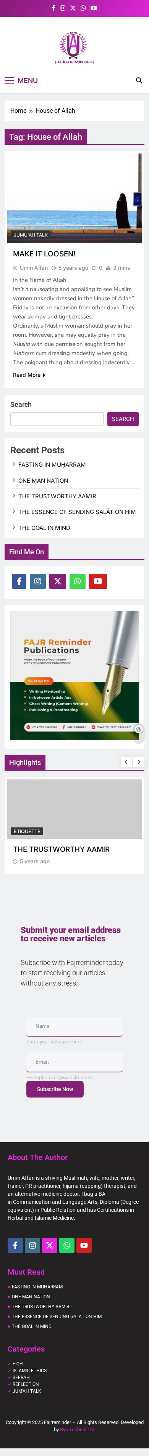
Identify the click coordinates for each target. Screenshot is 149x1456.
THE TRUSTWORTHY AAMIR (57, 496)
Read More (26, 374)
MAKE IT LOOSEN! (44, 254)
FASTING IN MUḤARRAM (52, 464)
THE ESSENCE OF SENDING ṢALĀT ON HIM (77, 512)
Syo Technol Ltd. (78, 1429)
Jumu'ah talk (31, 235)
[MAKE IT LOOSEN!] (74, 198)
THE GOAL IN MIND (44, 528)
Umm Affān (34, 267)
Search (21, 404)
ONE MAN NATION (43, 480)
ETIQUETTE (27, 831)
